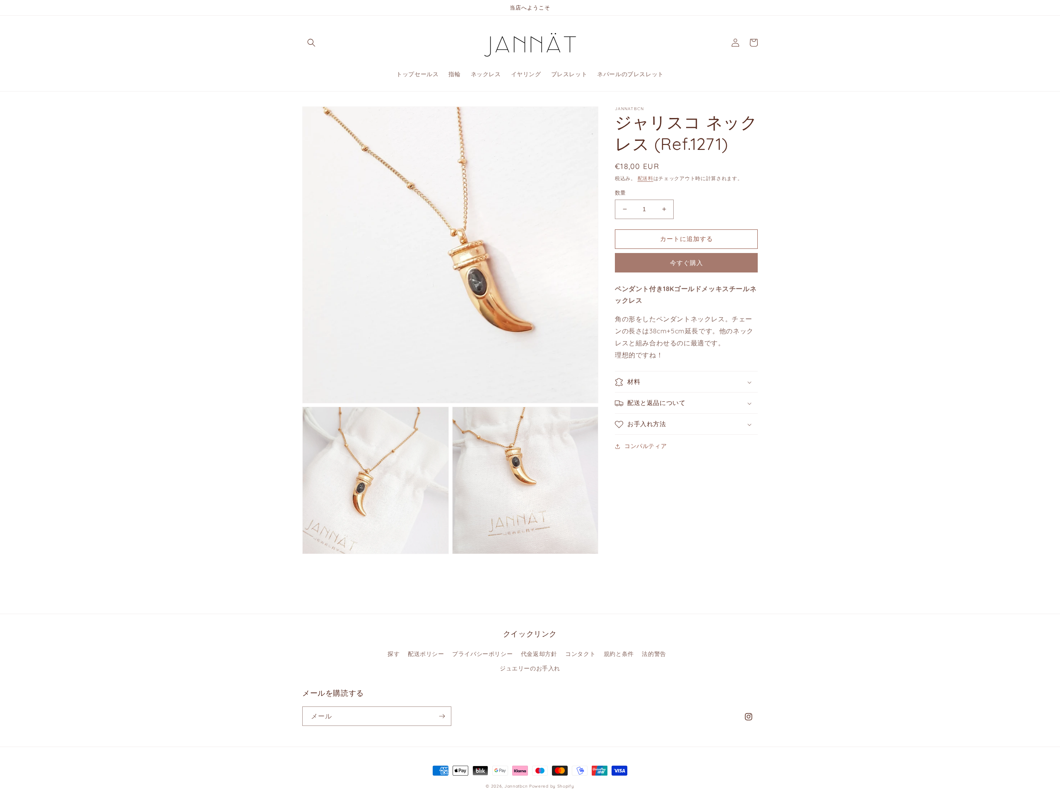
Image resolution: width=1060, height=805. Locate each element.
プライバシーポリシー (482, 654)
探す (394, 654)
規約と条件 (619, 654)
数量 (620, 192)
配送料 (645, 178)
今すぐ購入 (686, 263)
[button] (311, 43)
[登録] (442, 716)
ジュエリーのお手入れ (530, 668)
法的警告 (654, 654)
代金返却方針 (539, 654)
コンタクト (580, 654)
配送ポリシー (426, 654)
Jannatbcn (516, 786)
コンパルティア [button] (645, 446)
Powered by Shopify (551, 786)
